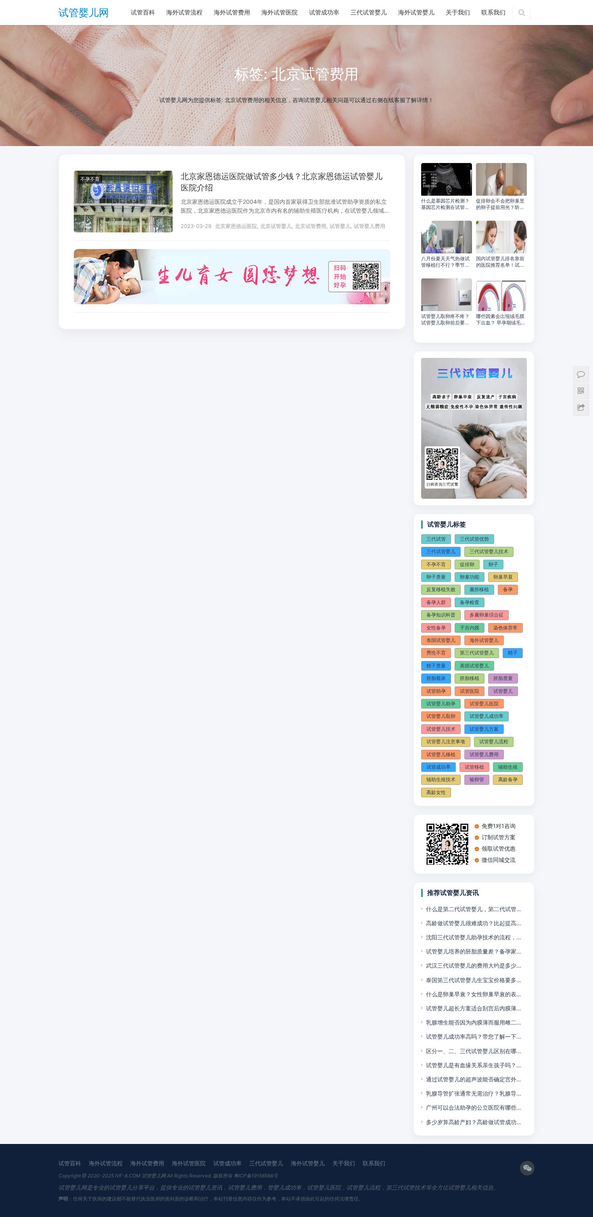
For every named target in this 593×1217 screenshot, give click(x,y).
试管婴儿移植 (440, 754)
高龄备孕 (508, 779)
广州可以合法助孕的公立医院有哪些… (473, 1107)
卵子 (493, 564)
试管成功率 (324, 12)
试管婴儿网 (83, 12)
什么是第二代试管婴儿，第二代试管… (473, 908)
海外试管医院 (279, 12)
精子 (513, 653)
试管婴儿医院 (484, 704)
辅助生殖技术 (440, 779)
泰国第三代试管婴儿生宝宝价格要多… (473, 980)
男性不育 (436, 653)
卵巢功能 (469, 577)
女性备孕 (436, 628)
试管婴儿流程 (493, 741)
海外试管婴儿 (416, 12)
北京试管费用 (310, 226)
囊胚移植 (479, 589)
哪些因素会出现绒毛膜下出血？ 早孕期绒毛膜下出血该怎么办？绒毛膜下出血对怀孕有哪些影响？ (501, 319)
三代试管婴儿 (369, 12)
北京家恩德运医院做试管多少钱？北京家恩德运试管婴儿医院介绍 (281, 181)
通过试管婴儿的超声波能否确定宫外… (473, 1079)
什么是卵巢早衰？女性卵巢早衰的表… (473, 994)
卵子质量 (436, 577)
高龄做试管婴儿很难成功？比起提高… (473, 923)
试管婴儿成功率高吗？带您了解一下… (473, 1036)
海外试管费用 (232, 12)
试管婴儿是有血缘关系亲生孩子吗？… (473, 1065)
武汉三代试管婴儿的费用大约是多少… (473, 965)
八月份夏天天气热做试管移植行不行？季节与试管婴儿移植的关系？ (445, 261)
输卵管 (477, 779)
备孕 (508, 589)
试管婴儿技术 (440, 729)
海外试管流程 (184, 12)
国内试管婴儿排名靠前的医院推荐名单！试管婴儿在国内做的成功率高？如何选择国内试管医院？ (500, 261)
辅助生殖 (508, 767)
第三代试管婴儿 (477, 653)
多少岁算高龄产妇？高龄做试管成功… (473, 1122)
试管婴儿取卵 (440, 716)
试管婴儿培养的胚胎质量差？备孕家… (473, 951)
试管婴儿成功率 (486, 716)
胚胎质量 (503, 678)
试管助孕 (436, 691)
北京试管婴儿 (276, 226)
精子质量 (436, 666)
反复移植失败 (440, 589)
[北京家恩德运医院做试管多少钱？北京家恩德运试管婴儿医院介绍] (123, 175)
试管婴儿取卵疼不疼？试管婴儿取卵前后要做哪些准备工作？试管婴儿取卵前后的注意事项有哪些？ (445, 319)
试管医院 (469, 691)
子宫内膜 (469, 628)
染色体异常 (505, 628)
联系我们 (493, 12)
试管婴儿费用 (369, 226)
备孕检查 (469, 602)
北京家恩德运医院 (236, 226)
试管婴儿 (340, 226)
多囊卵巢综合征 (486, 615)
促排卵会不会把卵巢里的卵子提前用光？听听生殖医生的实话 (500, 204)
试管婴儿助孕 (440, 704)
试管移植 (474, 767)
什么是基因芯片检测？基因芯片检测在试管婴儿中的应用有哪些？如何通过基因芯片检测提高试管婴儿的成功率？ (445, 204)
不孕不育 (90, 179)
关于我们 (458, 12)
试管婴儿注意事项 (445, 741)
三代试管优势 (474, 539)
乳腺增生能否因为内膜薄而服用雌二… (473, 1022)
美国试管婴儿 (474, 666)
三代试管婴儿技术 (489, 551)
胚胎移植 (469, 678)
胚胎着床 (436, 678)
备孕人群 (436, 602)
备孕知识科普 (440, 615)
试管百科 (143, 12)
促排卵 (467, 564)
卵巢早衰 (503, 577)
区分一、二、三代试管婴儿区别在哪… (473, 1051)
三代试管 (436, 539)
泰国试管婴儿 (440, 640)
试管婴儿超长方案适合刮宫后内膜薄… (473, 1008)
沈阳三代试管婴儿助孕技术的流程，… (473, 937)
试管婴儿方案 (484, 729)
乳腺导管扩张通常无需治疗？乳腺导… (473, 1093)
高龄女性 (436, 792)
